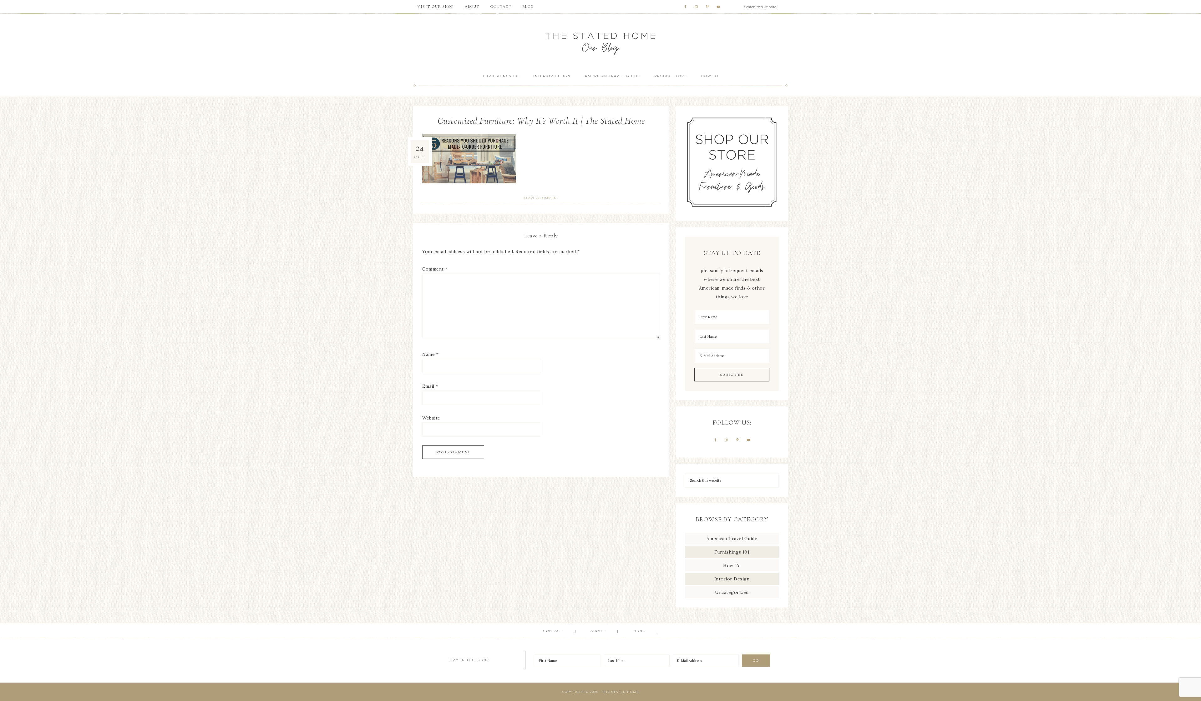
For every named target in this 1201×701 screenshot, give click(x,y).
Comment (435, 269)
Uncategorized (732, 592)
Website (431, 418)
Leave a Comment (541, 198)
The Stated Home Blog (600, 41)
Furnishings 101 (732, 552)
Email (430, 386)
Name (430, 354)
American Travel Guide (732, 538)
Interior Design (732, 579)
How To (732, 565)
